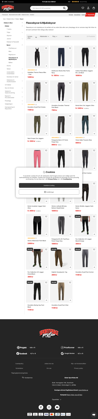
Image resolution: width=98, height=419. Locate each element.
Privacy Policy (52, 179)
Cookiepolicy (67, 179)
